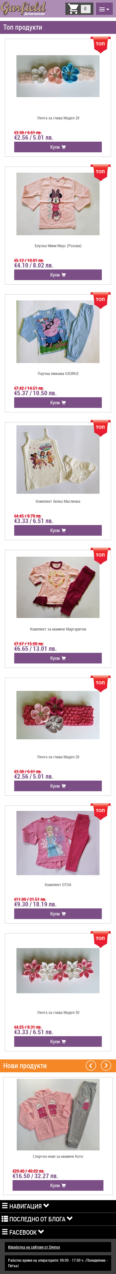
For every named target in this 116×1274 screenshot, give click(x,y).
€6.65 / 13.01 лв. (35, 648)
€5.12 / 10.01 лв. (29, 260)
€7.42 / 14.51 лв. (29, 388)
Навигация (25, 1206)
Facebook (23, 1232)
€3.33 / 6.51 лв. (33, 520)
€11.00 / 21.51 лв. (30, 899)
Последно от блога (37, 1219)
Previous (90, 1065)
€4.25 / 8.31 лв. (28, 1027)
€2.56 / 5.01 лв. (33, 137)
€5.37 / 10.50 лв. (35, 393)
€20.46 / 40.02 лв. (28, 1171)
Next (106, 1065)
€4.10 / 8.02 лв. (33, 265)
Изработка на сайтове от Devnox (34, 1246)
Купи (56, 147)
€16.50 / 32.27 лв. (35, 1176)
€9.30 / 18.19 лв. (35, 904)
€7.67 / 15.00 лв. (29, 644)
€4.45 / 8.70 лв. (28, 516)
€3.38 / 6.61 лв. (28, 132)
